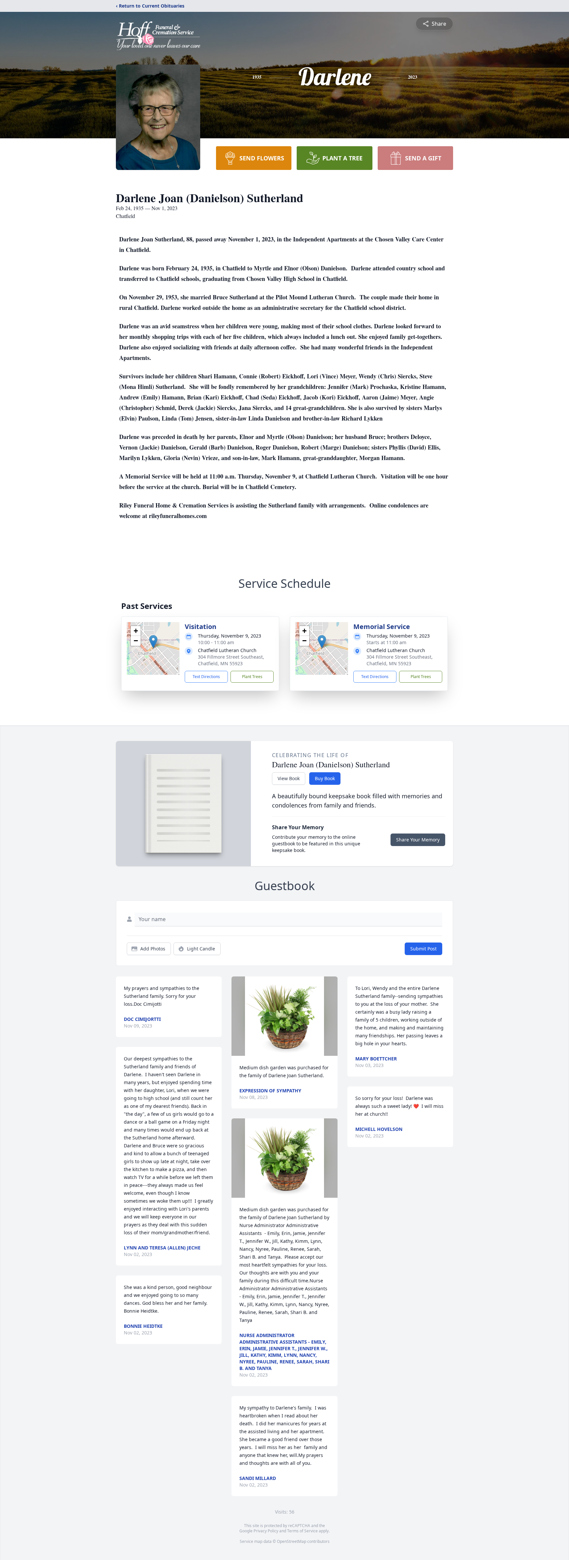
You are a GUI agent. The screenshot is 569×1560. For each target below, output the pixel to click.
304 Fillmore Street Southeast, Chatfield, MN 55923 (231, 660)
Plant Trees (252, 676)
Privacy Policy (266, 1531)
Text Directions (206, 676)
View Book (289, 778)
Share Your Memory (418, 839)
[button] (153, 641)
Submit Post (423, 948)
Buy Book (325, 778)
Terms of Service (302, 1531)
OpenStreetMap (291, 1541)
